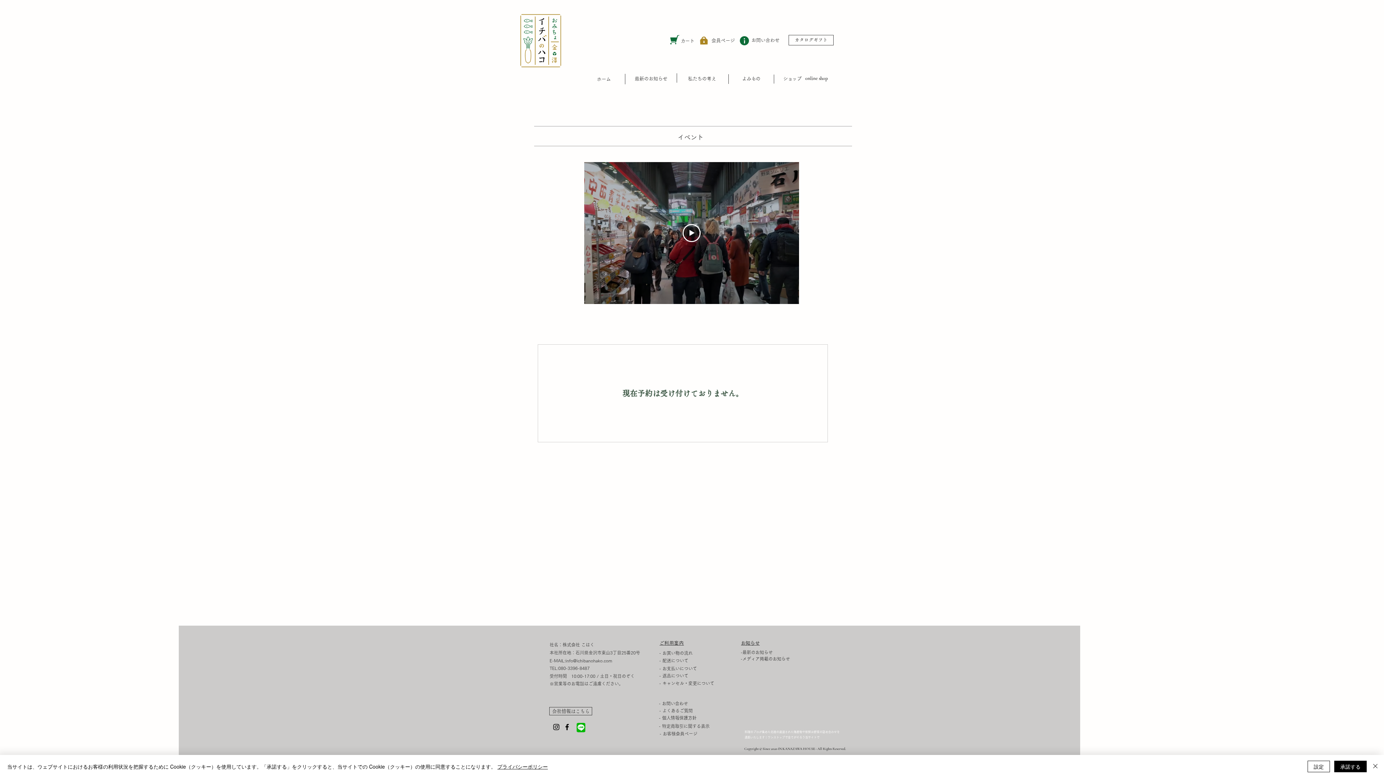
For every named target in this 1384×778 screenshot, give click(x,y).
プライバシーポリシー (522, 766)
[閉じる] (1375, 766)
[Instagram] (556, 727)
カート (687, 41)
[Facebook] (567, 727)
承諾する (1350, 766)
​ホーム (604, 79)
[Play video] (692, 233)
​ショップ (792, 78)
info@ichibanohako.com (588, 660)
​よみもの (751, 78)
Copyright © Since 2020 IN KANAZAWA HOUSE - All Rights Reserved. (795, 749)
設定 (1319, 766)
